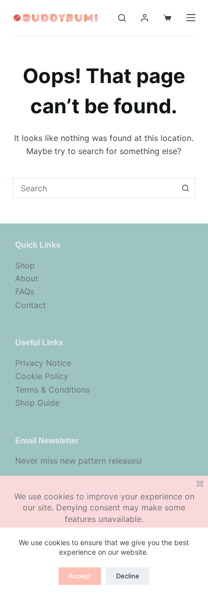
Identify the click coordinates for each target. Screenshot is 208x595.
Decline (127, 576)
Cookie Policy (41, 376)
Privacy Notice (43, 363)
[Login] (144, 18)
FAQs (24, 291)
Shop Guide (37, 403)
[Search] (122, 18)
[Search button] (185, 188)
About (26, 278)
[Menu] (190, 17)
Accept (80, 576)
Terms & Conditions (52, 390)
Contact (30, 305)
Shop (25, 265)
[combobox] (94, 188)
